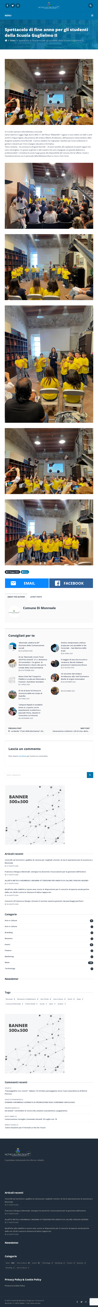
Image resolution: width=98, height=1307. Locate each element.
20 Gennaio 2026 (26, 651)
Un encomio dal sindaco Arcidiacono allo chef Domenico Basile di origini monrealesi (75, 676)
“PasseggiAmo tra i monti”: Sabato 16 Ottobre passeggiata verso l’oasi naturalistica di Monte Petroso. (46, 1092)
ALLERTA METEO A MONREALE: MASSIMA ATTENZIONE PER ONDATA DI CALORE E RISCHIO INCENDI (46, 880)
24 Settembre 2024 (27, 670)
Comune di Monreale (14, 1004)
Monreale (10, 999)
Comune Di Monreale (39, 608)
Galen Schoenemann (13, 1100)
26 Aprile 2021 (67, 653)
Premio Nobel (31, 1004)
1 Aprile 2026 (25, 685)
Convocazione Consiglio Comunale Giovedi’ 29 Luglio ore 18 (31, 1119)
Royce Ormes (10, 1116)
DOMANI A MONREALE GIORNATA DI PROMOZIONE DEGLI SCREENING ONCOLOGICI (40, 1102)
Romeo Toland (10, 1125)
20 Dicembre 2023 (69, 682)
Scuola (43, 1004)
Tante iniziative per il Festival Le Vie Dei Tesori (25, 1127)
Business (9, 938)
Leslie (7, 1088)
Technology (10, 968)
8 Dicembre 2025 (68, 691)
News (13, 40)
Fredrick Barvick (11, 1108)
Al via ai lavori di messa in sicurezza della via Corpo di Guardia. (30, 693)
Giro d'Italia (46, 999)
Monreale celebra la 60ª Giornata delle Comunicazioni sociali (31, 645)
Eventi (7, 944)
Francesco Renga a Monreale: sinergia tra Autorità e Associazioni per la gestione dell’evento (45, 871)
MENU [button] (8, 15)
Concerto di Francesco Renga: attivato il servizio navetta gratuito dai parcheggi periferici (44, 901)
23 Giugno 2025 (68, 668)
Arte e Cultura (11, 920)
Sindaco (61, 1004)
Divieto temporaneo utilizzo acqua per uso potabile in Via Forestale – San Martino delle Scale (73, 646)
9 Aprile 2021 (25, 699)
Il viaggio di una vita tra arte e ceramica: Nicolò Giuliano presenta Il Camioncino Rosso (74, 662)
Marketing (9, 956)
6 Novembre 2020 (26, 718)
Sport (52, 1004)
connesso (22, 756)
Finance (8, 950)
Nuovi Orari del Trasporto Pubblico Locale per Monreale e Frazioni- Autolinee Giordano (32, 679)
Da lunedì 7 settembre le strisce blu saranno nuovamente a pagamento (36, 1110)
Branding (9, 932)
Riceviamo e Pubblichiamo (27, 999)
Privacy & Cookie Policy (15, 1285)
